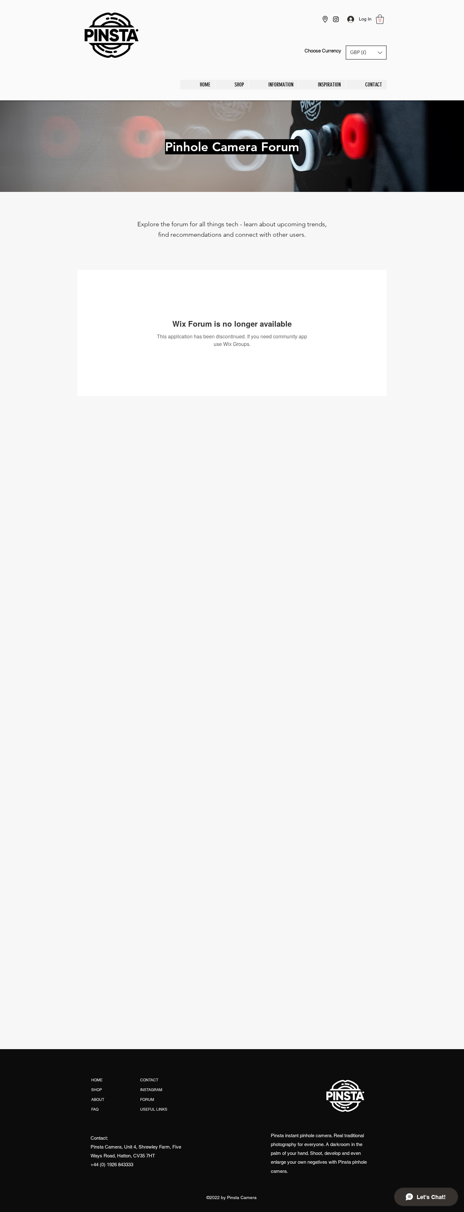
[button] (380, 19)
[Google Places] (325, 19)
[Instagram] (336, 19)
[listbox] (366, 52)
